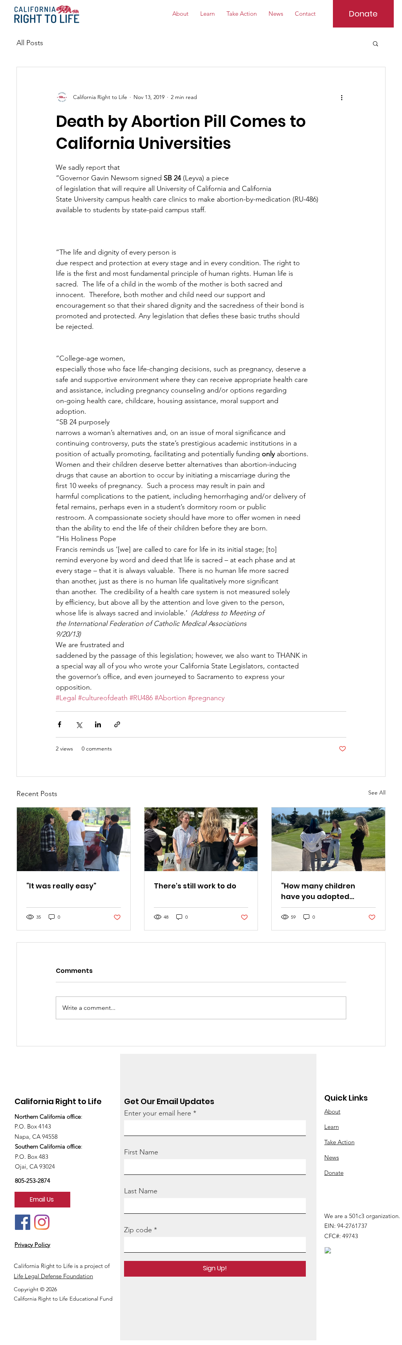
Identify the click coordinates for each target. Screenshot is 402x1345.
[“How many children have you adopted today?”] (328, 839)
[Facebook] (22, 1222)
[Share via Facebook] (59, 724)
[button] (375, 43)
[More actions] (341, 97)
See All (377, 792)
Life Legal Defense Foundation (53, 1276)
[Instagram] (41, 1222)
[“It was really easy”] (73, 839)
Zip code (138, 1229)
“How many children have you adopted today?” (318, 891)
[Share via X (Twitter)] (78, 724)
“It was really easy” (61, 886)
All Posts (29, 43)
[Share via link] (117, 724)
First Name (141, 1152)
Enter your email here (157, 1113)
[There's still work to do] (201, 839)
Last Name (140, 1191)
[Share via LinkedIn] (98, 724)
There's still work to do (195, 886)
